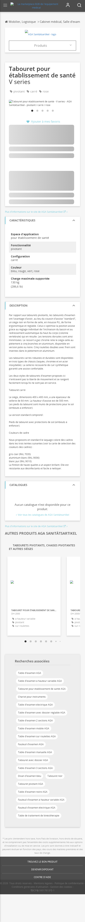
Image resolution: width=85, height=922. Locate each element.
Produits (40, 45)
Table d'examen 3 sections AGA (35, 768)
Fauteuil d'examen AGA (31, 744)
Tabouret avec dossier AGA (33, 760)
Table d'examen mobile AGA (33, 728)
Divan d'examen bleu (29, 776)
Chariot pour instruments (32, 696)
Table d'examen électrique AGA (35, 704)
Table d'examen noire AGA (32, 791)
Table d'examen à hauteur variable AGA (40, 681)
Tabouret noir (54, 776)
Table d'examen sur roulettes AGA (37, 736)
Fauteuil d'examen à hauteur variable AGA (41, 799)
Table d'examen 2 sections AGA (35, 720)
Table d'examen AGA (29, 673)
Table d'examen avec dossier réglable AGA (41, 712)
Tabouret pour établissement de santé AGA (42, 689)
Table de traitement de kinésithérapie (38, 815)
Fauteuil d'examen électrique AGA (36, 807)
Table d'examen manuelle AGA (35, 752)
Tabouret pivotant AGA (30, 784)
